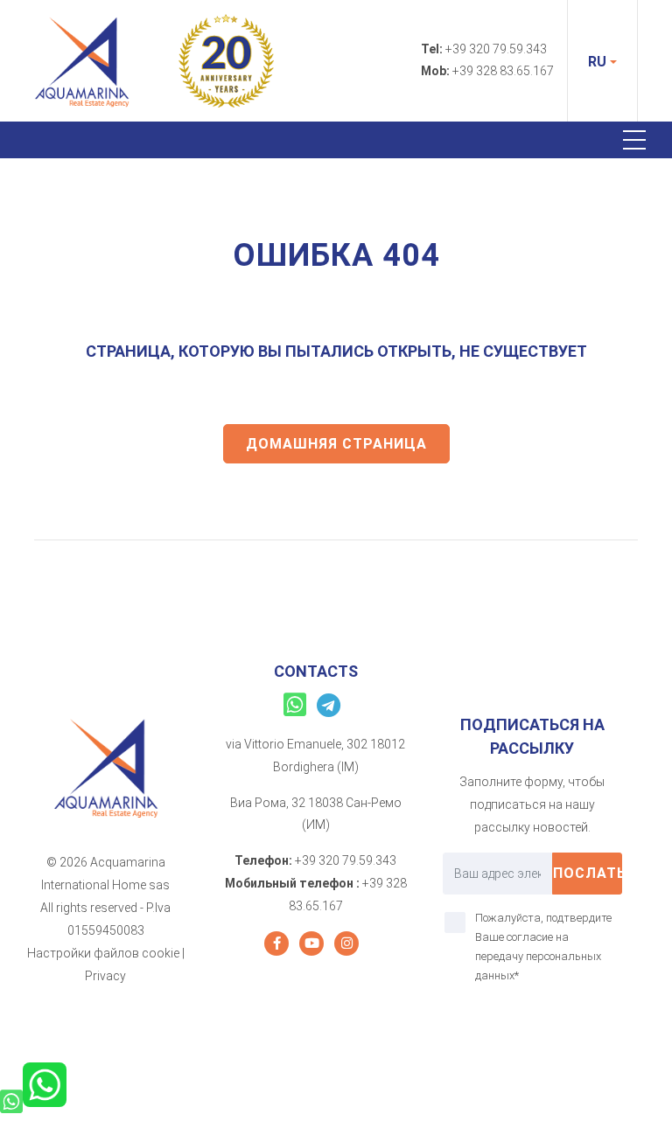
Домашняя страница (336, 443)
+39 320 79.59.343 (496, 49)
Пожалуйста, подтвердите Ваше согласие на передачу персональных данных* (543, 946)
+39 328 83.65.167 (503, 71)
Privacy (105, 976)
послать (587, 873)
